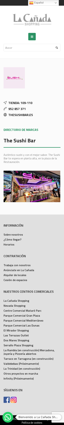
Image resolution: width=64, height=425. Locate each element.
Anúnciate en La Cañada (19, 270)
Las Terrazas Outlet (16, 335)
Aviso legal (44, 419)
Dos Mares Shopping (16, 340)
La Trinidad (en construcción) (22, 368)
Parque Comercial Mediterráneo (23, 320)
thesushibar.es (20, 114)
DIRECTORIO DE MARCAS (21, 129)
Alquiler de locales (15, 275)
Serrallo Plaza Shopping (18, 345)
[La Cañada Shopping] (32, 19)
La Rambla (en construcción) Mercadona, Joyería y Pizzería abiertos (29, 352)
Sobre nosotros (13, 234)
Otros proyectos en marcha (21, 373)
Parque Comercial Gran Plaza (22, 315)
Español (38, 2)
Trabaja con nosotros (17, 265)
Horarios (9, 244)
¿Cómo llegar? (12, 239)
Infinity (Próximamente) (19, 378)
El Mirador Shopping (16, 330)
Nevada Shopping (14, 305)
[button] (7, 417)
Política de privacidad (21, 419)
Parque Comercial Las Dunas (21, 325)
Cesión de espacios (15, 280)
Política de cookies (32, 422)
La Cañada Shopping (16, 301)
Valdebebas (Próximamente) (21, 364)
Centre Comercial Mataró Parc (22, 310)
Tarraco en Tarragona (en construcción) (28, 359)
